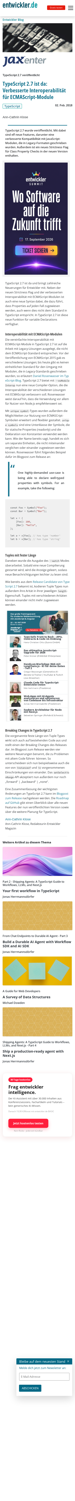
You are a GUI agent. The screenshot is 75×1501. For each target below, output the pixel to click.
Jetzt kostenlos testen (28, 1123)
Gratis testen (56, 7)
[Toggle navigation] (21, 8)
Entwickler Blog (13, 20)
